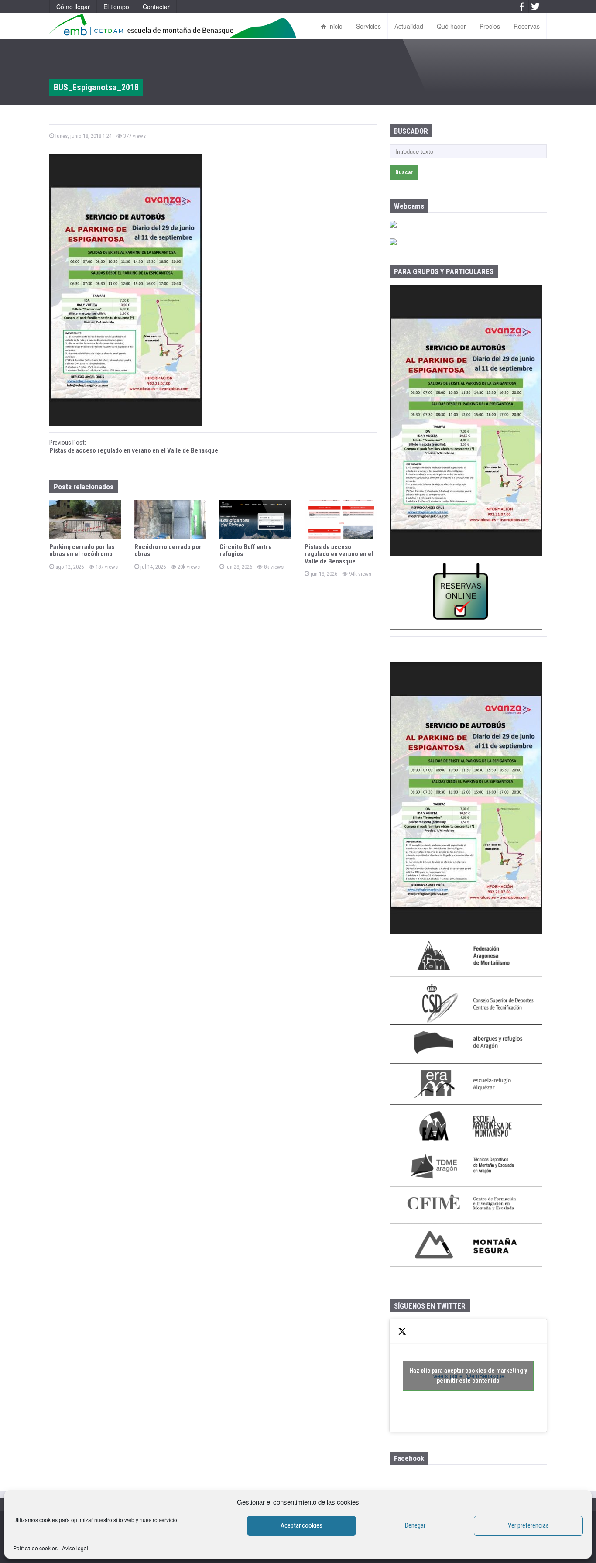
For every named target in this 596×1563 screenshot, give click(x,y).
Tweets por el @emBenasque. (468, 1375)
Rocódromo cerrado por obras (168, 550)
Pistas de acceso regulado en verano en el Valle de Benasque (339, 554)
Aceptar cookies (301, 1525)
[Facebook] (522, 6)
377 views (134, 136)
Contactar (156, 6)
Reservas (527, 26)
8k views (273, 567)
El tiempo (116, 6)
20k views (188, 567)
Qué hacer (451, 26)
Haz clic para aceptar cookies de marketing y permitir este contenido (468, 1375)
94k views (359, 574)
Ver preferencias (528, 1525)
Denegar (415, 1525)
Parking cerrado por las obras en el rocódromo (81, 550)
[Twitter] (535, 6)
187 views (106, 567)
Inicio (334, 26)
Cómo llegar (73, 6)
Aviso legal (75, 1548)
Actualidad (408, 26)
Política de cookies (35, 1548)
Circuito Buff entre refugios (245, 550)
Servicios (368, 26)
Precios (490, 26)
